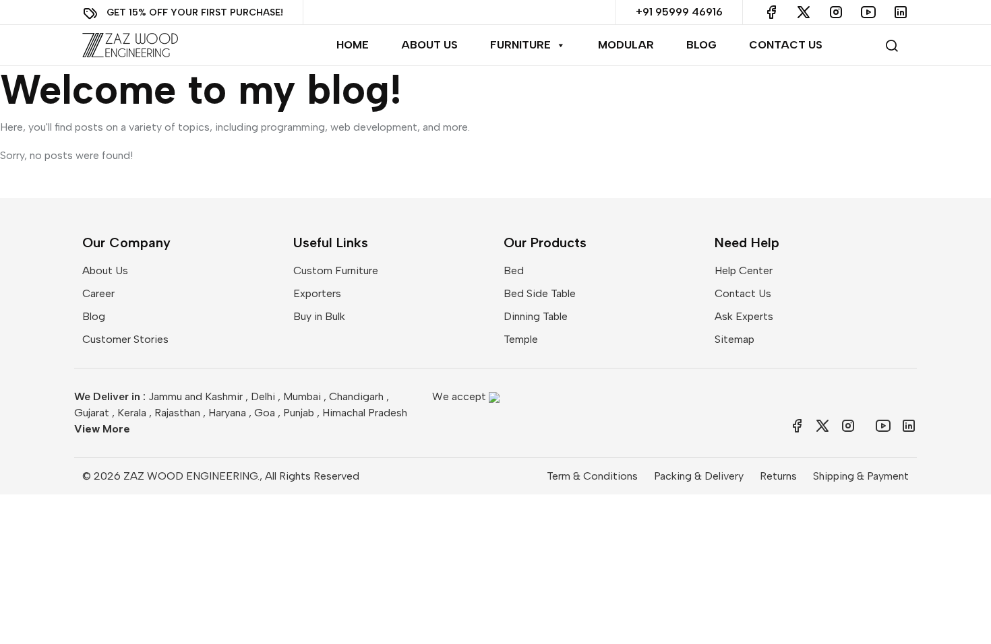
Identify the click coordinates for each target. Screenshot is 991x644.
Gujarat (91, 412)
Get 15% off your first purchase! (195, 12)
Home (352, 44)
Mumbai (302, 396)
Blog (701, 44)
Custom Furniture (335, 270)
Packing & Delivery (699, 476)
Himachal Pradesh (364, 412)
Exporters (317, 293)
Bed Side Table (540, 293)
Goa (264, 412)
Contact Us (785, 44)
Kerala (131, 412)
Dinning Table (536, 316)
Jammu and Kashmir (195, 396)
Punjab (298, 412)
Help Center (744, 270)
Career (98, 293)
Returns (778, 476)
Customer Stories (125, 339)
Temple (521, 339)
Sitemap (734, 339)
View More (102, 428)
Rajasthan (177, 412)
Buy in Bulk (319, 316)
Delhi (263, 396)
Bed (514, 270)
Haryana (227, 412)
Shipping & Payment (861, 476)
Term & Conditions (592, 476)
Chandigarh (356, 396)
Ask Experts (744, 316)
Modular (626, 44)
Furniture (520, 44)
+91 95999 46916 (679, 11)
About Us (429, 44)
